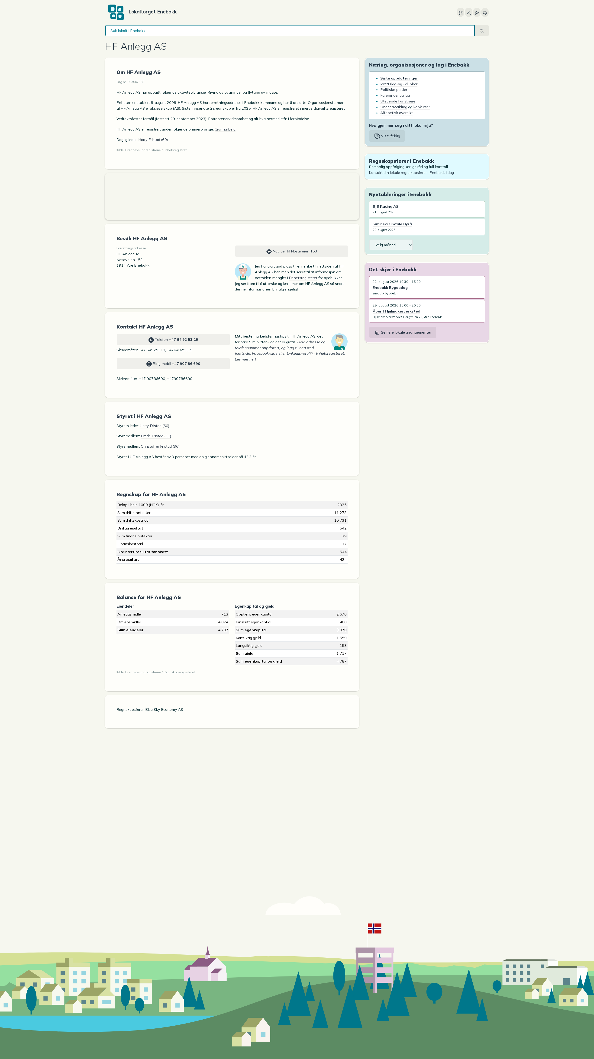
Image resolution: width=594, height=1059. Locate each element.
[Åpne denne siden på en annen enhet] (460, 12)
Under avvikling (393, 107)
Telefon (176, 339)
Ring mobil (176, 363)
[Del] (477, 12)
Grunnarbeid (225, 129)
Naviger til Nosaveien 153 (294, 251)
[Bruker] (468, 12)
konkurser (421, 107)
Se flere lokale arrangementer (405, 332)
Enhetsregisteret (303, 277)
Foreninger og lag (395, 95)
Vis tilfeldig (390, 136)
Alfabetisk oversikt (396, 112)
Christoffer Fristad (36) (160, 446)
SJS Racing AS (386, 206)
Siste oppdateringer (399, 78)
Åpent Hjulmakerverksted (396, 311)
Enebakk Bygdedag (390, 287)
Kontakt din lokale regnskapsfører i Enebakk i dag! (412, 172)
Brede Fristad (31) (156, 436)
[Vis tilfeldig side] (485, 12)
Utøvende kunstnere (397, 101)
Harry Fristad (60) (153, 139)
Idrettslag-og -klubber (398, 84)
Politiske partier (393, 89)
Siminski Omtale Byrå (392, 224)
